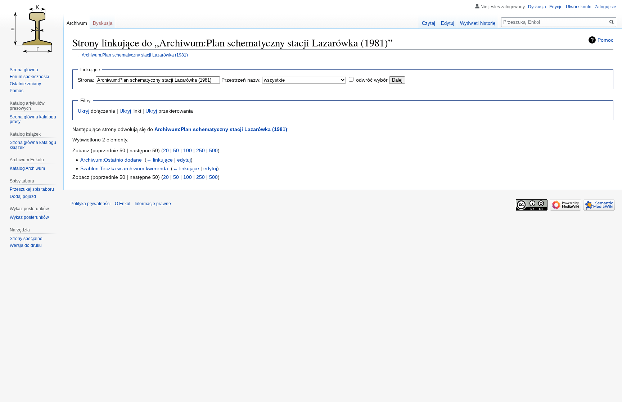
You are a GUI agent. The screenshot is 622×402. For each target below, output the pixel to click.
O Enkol (122, 203)
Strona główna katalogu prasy (33, 119)
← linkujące (160, 160)
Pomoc (605, 40)
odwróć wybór (372, 80)
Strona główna (24, 69)
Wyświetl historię (477, 23)
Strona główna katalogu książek (33, 145)
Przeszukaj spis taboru (32, 189)
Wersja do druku (26, 245)
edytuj (184, 160)
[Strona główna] (31, 29)
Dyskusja (537, 6)
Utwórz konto (578, 6)
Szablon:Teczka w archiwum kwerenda (124, 168)
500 (213, 150)
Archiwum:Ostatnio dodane (111, 160)
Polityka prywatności (91, 203)
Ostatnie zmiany (25, 83)
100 (187, 150)
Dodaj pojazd (23, 196)
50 (176, 150)
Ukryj (83, 111)
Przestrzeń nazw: (241, 80)
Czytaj (428, 23)
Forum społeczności (29, 76)
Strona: (86, 80)
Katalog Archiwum (27, 168)
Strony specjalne (26, 238)
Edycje (556, 6)
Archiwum (77, 23)
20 (166, 150)
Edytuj (447, 23)
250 (200, 150)
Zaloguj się (605, 6)
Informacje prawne (153, 203)
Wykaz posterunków (29, 217)
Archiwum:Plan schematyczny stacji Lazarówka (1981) (135, 55)
